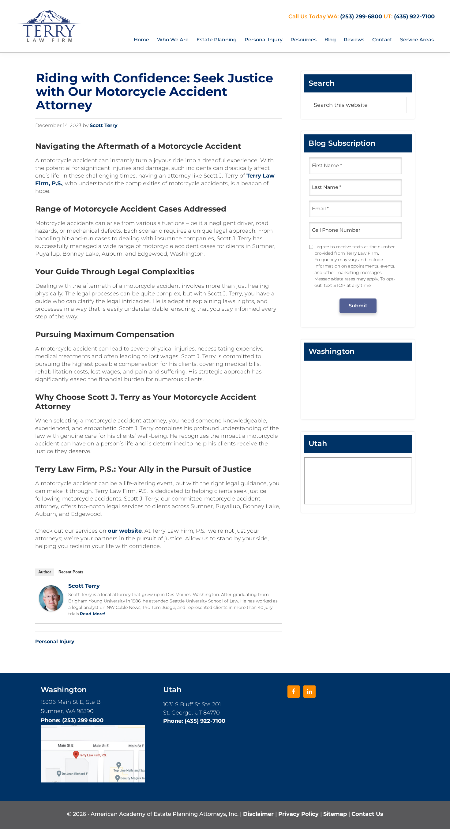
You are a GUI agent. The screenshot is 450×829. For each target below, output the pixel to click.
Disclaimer (259, 814)
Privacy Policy (299, 814)
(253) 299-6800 (361, 16)
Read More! (92, 614)
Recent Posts (70, 572)
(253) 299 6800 (82, 720)
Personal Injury (54, 641)
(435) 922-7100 (414, 16)
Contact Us (367, 814)
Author (44, 572)
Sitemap (335, 814)
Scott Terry (84, 586)
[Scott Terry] (51, 589)
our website (125, 530)
